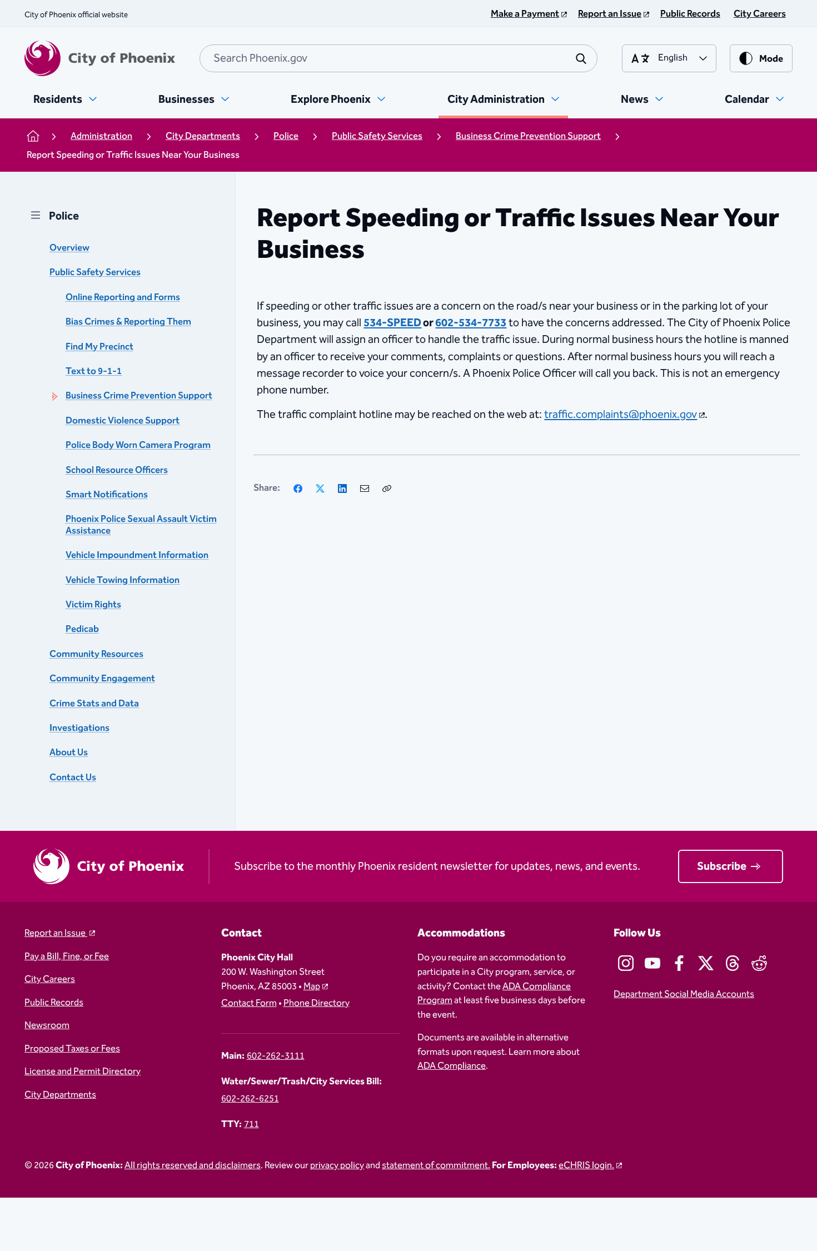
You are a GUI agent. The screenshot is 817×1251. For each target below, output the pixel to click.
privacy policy (337, 1165)
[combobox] (398, 58)
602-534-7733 (470, 323)
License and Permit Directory (82, 1072)
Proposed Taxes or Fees (72, 1049)
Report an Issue (55, 933)
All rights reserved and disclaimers (192, 1165)
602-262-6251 (250, 1099)
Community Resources (96, 654)
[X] (320, 488)
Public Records (53, 1003)
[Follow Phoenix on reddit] (759, 963)
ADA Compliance (451, 1066)
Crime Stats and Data (94, 703)
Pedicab (82, 629)
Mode (771, 59)
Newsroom (46, 1026)
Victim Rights (93, 604)
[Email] (364, 488)
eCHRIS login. (586, 1165)
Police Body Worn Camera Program (138, 445)
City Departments (60, 1095)
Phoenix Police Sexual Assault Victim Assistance (141, 525)
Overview (69, 248)
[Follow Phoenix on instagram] (626, 963)
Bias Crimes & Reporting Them (128, 322)
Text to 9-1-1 (94, 371)
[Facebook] (298, 488)
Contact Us (72, 777)
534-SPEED (392, 323)
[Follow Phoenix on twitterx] (706, 963)
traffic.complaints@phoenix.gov (620, 414)
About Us (68, 752)
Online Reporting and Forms (123, 297)
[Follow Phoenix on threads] (732, 963)
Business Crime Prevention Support (139, 396)
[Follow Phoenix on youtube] (652, 963)
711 (251, 1125)
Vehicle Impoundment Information (137, 555)
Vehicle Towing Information (123, 580)
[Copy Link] (387, 488)
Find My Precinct (99, 347)
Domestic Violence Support (123, 420)
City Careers (49, 980)
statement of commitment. (436, 1165)
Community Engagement (102, 678)
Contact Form (249, 1003)
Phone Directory (316, 1003)
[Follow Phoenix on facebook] (679, 963)
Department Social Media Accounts (684, 995)
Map (311, 986)
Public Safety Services (95, 272)
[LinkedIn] (342, 488)
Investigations (79, 728)
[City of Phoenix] (99, 58)
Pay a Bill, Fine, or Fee (66, 957)
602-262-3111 (276, 1056)
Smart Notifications (107, 494)
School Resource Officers (117, 470)
